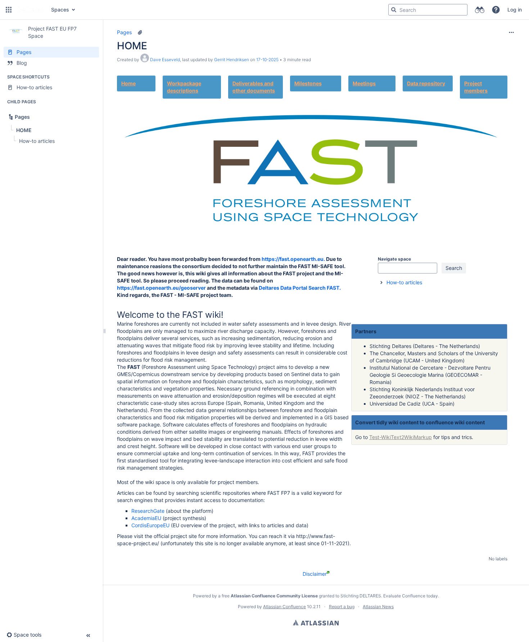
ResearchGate (147, 511)
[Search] (394, 10)
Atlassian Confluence (284, 606)
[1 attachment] (140, 32)
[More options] (511, 32)
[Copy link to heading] (413, 259)
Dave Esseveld (165, 59)
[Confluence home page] (31, 9)
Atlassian (316, 622)
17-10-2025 (267, 59)
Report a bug (341, 606)
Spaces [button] (60, 9)
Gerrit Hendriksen (231, 59)
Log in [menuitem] (514, 9)
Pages (124, 32)
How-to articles (404, 282)
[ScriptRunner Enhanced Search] (479, 9)
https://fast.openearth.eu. (293, 259)
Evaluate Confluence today (410, 595)
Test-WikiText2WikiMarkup (400, 437)
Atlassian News (378, 606)
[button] (9, 10)
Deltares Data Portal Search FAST (299, 288)
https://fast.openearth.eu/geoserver (161, 288)
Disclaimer (315, 574)
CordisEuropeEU (150, 525)
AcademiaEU (146, 518)
